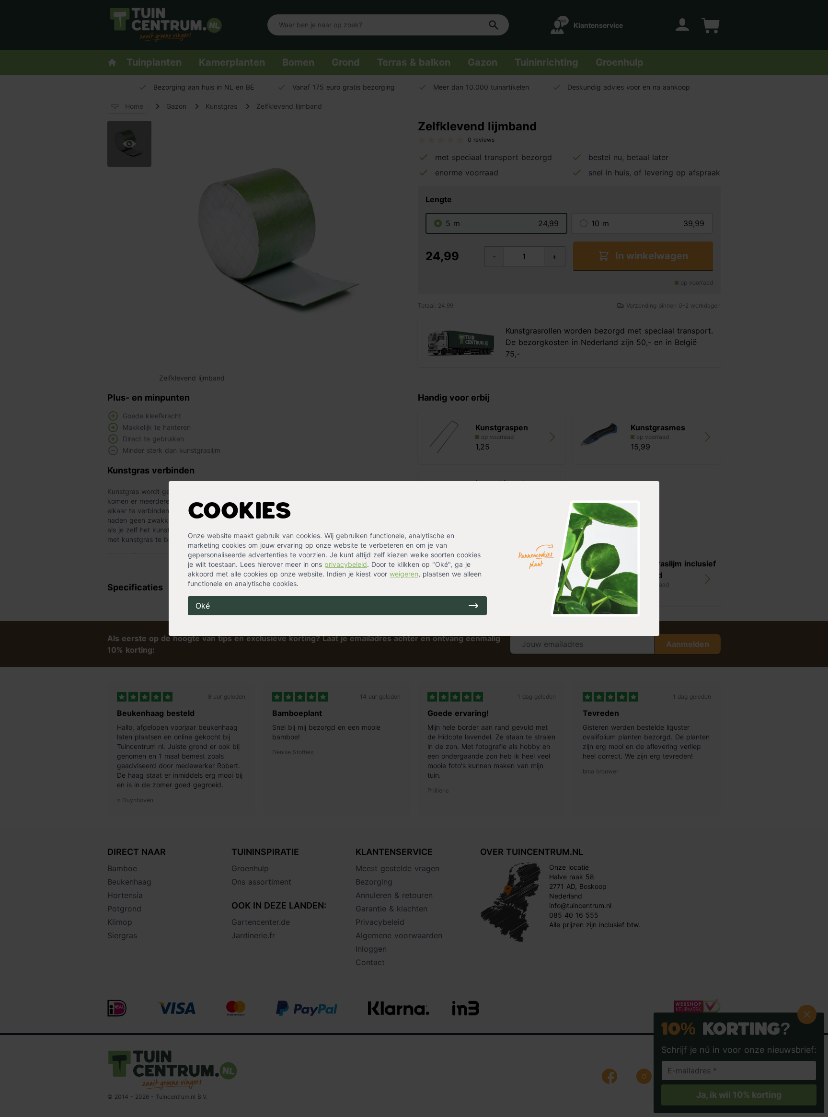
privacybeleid (345, 564)
